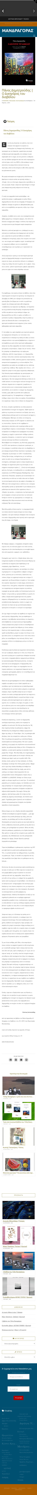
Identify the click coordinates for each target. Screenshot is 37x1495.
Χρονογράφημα (20, 100)
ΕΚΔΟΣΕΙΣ (6, 100)
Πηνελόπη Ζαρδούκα (26, 1452)
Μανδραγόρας (25, 1446)
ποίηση (5, 1477)
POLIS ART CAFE (24, 1414)
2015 (3, 1414)
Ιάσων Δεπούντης (24, 1436)
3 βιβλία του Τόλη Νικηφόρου (12, 1321)
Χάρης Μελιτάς (24, 1459)
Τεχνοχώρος (5, 1456)
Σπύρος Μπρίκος (6, 1452)
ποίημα (22, 1474)
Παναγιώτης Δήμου (25, 1450)
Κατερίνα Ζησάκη (6, 1438)
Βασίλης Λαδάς (23, 1418)
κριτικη (4, 1471)
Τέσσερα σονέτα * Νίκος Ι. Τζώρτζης (14, 1330)
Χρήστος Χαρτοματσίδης (27, 1462)
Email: (18, 1385)
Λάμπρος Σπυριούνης (24, 1443)
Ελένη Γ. (21, 1431)
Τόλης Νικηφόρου (25, 1457)
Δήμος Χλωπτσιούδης (9, 1421)
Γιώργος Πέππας (24, 1420)
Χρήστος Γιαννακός (7, 1460)
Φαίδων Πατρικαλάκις (7, 1458)
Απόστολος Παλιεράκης (24, 1416)
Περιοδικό (5, 1450)
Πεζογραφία (12, 100)
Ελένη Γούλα (23, 1434)
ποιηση (20, 1479)
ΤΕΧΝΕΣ (29, 1488)
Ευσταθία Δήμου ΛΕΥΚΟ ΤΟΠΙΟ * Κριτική (16, 1325)
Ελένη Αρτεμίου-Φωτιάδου (27, 1428)
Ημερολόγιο (7, 1435)
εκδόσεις (4, 1465)
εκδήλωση (4, 1462)
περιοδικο (6, 1473)
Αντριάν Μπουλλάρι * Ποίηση (12, 1312)
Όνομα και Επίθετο (18, 1372)
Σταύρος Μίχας (8, 1454)
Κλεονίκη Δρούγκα (7, 1440)
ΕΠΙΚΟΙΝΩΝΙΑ (18, 1489)
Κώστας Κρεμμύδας (10, 1443)
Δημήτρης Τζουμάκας (27, 1423)
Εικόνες (5, 1428)
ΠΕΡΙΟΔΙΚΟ (7, 1488)
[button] (34, 36)
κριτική (7, 1468)
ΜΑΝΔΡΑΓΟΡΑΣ (17, 30)
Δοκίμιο (6, 1426)
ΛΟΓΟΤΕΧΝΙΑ (22, 1488)
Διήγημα (4, 1423)
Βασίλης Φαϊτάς (5, 1418)
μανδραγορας (25, 1471)
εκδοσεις (23, 1465)
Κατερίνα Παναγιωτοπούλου (27, 1439)
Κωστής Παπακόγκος (25, 1441)
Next (33, 11)
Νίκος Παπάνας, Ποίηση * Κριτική (13, 1317)
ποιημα (22, 1477)
